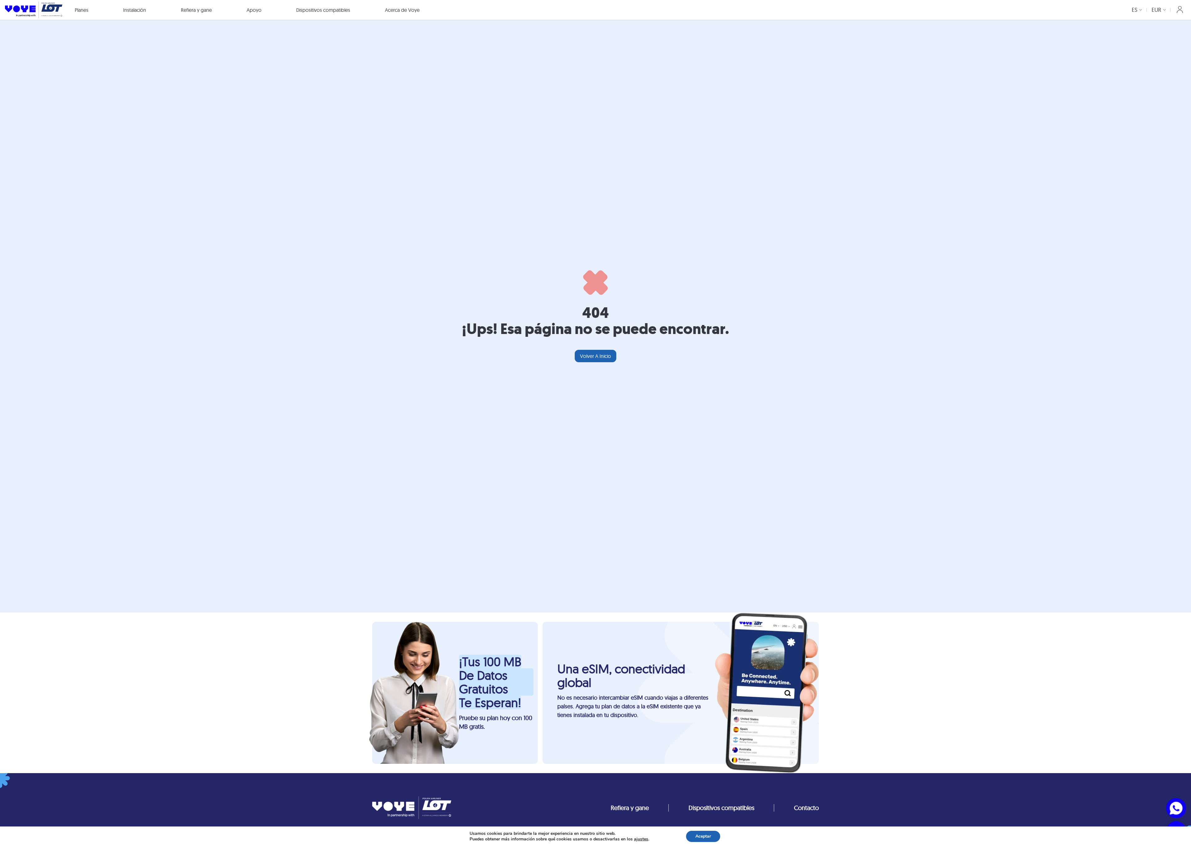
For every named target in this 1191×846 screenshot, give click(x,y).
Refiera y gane (196, 10)
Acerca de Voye (402, 10)
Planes (81, 10)
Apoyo (254, 10)
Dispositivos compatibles (323, 10)
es (1134, 9)
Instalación (134, 10)
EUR (1156, 9)
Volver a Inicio (595, 356)
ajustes (641, 839)
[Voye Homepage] (33, 10)
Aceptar (703, 836)
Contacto (806, 808)
